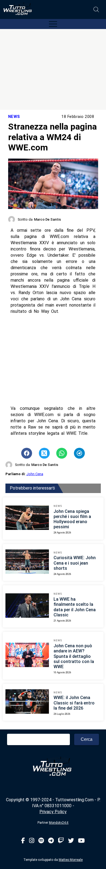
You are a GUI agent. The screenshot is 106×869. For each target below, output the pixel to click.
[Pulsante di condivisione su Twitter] (44, 453)
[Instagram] (31, 841)
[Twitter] (71, 841)
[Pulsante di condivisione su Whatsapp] (61, 453)
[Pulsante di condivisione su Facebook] (26, 453)
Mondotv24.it (58, 823)
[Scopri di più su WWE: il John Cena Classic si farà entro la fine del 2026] (27, 702)
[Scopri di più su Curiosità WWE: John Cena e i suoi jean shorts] (27, 562)
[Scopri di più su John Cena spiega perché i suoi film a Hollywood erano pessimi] (27, 519)
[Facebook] (23, 841)
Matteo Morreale (71, 860)
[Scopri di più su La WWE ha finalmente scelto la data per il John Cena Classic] (27, 606)
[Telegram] (51, 841)
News (14, 116)
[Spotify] (41, 841)
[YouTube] (81, 841)
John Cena (34, 474)
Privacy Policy (53, 811)
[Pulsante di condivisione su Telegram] (79, 453)
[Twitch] (61, 841)
